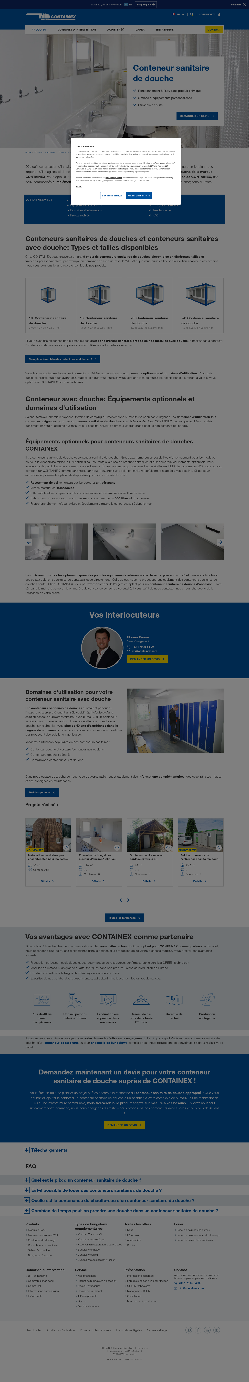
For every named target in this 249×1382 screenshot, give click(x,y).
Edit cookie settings (112, 195)
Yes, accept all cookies (139, 195)
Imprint (79, 186)
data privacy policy (114, 177)
